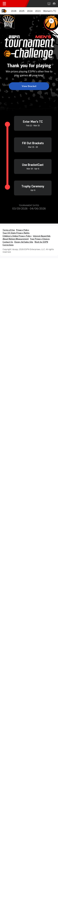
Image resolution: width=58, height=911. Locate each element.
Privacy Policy (22, 230)
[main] (29, 462)
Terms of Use (9, 230)
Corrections (8, 245)
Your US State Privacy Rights (16, 233)
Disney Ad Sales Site (23, 242)
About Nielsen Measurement (16, 239)
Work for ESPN (41, 242)
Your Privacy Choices (40, 239)
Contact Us (8, 242)
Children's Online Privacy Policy (17, 236)
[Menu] (4, 3)
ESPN (17, 3)
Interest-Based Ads (41, 236)
